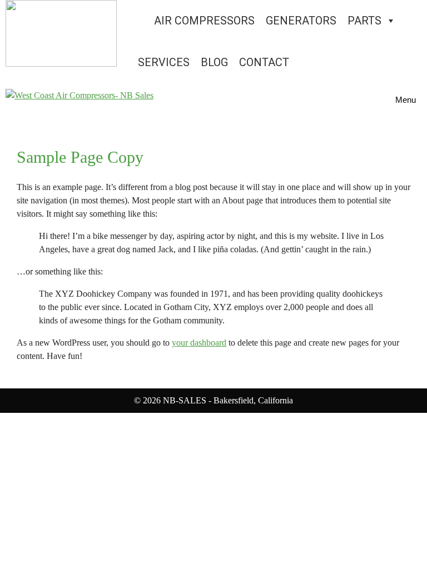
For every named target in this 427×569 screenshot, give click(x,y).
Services (164, 62)
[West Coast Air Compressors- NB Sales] (79, 100)
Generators (301, 20)
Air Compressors (204, 20)
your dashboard (199, 342)
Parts (364, 20)
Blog (214, 62)
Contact (264, 62)
